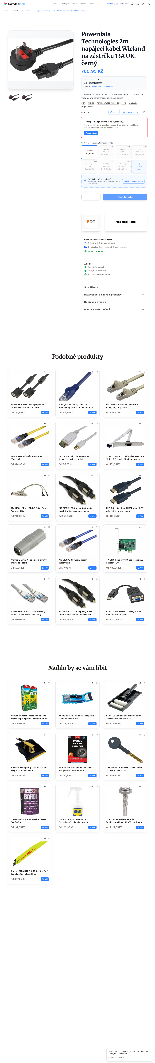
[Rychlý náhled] (44, 372)
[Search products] (132, 3)
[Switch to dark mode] (143, 3)
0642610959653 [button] (95, 83)
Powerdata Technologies (102, 86)
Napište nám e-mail (132, 181)
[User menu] (148, 3)
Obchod (56, 4)
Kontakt (91, 4)
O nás (83, 4)
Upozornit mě (91, 133)
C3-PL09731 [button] (94, 80)
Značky (75, 4)
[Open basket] (137, 3)
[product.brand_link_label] (91, 221)
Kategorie (66, 4)
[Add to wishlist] (144, 112)
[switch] (116, 4)
